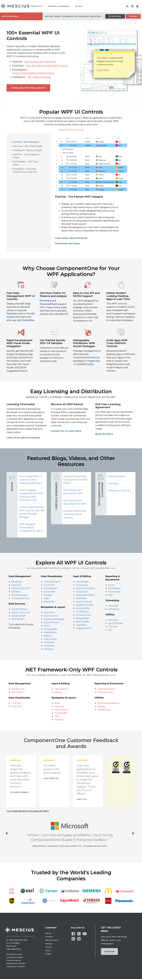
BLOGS (78, 6)
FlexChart (45, 300)
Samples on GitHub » (119, 490)
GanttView (49, 591)
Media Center (52, 940)
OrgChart (16, 706)
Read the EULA (104, 434)
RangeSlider (83, 618)
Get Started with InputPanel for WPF (74, 502)
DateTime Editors (85, 588)
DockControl (51, 615)
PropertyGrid (83, 615)
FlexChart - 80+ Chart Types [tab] (27, 146)
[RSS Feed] (79, 939)
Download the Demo (67, 243)
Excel (111, 585)
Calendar (113, 605)
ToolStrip (49, 642)
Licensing (113, 483)
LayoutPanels (51, 622)
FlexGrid (12, 313)
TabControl (50, 639)
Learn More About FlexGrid (71, 238)
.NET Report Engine (39, 77)
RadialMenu (50, 632)
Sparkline (49, 601)
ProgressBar (50, 629)
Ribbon (48, 635)
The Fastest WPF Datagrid (40, 61)
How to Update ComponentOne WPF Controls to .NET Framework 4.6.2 (31, 495)
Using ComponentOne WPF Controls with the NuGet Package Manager (31, 512)
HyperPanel (61, 709)
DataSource (18, 689)
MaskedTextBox (85, 605)
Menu (47, 625)
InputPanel (60, 689)
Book (57, 703)
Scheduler (114, 609)
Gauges (48, 595)
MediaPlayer (104, 709)
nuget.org (94, 361)
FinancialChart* (52, 581)
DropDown (82, 591)
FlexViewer (114, 591)
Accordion (49, 612)
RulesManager (19, 595)
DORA (48, 954)
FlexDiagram (51, 588)
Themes (112, 626)
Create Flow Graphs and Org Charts (33, 73)
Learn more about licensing (23, 437)
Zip (110, 630)
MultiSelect (82, 611)
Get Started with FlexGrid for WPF (73, 492)
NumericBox (83, 608)
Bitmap (101, 706)
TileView (59, 719)
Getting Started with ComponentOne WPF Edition (75, 479)
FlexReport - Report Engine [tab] (27, 150)
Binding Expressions (108, 703)
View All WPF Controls (71, 130)
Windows (49, 649)
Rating (58, 692)
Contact (49, 936)
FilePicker (81, 598)
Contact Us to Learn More (66, 431)
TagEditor (81, 625)
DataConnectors (20, 612)
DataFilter (29, 320)
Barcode (113, 620)
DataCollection (19, 609)
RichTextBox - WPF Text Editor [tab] (25, 163)
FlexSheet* (17, 692)
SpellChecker (115, 623)
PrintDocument (106, 689)
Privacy (49, 943)
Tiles (56, 716)
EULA (47, 950)
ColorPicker (82, 581)
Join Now (109, 951)
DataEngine (18, 615)
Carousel (59, 706)
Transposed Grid (20, 598)
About (48, 933)
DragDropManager (54, 619)
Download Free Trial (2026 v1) (28, 88)
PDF (110, 595)
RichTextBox (83, 621)
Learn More (103, 70)
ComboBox (82, 585)
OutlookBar (61, 713)
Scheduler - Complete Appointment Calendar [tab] (25, 170)
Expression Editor (85, 595)
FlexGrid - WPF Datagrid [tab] (26, 142)
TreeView (49, 645)
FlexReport (114, 588)
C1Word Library (105, 692)
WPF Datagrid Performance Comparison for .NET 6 (31, 527)
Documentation (116, 476)
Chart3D (16, 703)
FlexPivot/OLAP (20, 588)
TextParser (17, 619)
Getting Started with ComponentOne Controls (74, 514)
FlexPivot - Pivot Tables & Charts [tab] (26, 156)
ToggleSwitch (83, 628)
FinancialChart (49, 304)
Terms (48, 947)
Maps (47, 598)
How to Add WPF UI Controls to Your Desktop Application (30, 479)
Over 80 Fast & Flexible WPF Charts (47, 65)
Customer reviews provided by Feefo (28, 811)
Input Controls (84, 601)
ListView (15, 591)
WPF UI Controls (10, 16)
